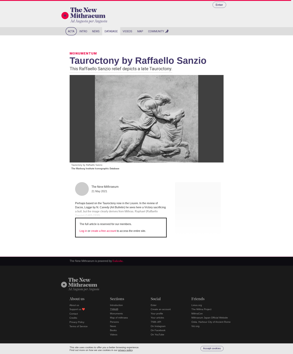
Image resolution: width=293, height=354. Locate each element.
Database (111, 31)
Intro (83, 31)
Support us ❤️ (77, 309)
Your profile (157, 313)
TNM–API (156, 322)
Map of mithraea (119, 317)
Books (113, 330)
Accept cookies (212, 348)
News (96, 31)
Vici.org (195, 326)
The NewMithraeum (82, 283)
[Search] (223, 31)
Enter (219, 4)
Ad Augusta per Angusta (88, 21)
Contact (73, 313)
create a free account (103, 230)
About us (74, 305)
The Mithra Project (201, 309)
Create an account (161, 309)
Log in (83, 230)
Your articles (157, 317)
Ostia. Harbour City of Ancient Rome (211, 322)
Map (140, 31)
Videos (127, 31)
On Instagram (158, 326)
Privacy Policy (76, 322)
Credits (73, 317)
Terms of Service (78, 326)
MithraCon (197, 313)
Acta (71, 31)
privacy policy (125, 350)
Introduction (116, 305)
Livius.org (196, 305)
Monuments (116, 313)
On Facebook (158, 330)
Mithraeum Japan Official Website (209, 317)
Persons (114, 322)
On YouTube (157, 334)
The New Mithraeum (87, 13)
